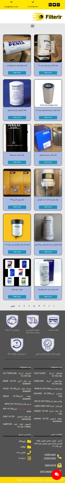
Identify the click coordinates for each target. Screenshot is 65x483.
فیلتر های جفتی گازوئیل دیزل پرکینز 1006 (17, 245)
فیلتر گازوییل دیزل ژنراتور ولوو (17, 110)
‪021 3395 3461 (33, 7)
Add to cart (17, 117)
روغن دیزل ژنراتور (17, 289)
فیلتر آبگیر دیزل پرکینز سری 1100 (48, 65)
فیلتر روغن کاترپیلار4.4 (17, 200)
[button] (32, 25)
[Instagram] (58, 4)
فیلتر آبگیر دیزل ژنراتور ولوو (48, 155)
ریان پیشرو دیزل (24, 408)
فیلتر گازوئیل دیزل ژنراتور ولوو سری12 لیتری (48, 245)
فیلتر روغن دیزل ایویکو (17, 155)
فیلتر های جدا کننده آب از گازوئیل (48, 200)
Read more (48, 73)
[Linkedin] (50, 4)
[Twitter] (54, 4)
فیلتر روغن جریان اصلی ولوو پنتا (48, 289)
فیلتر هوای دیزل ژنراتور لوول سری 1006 (48, 110)
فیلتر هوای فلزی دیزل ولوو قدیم (17, 65)
